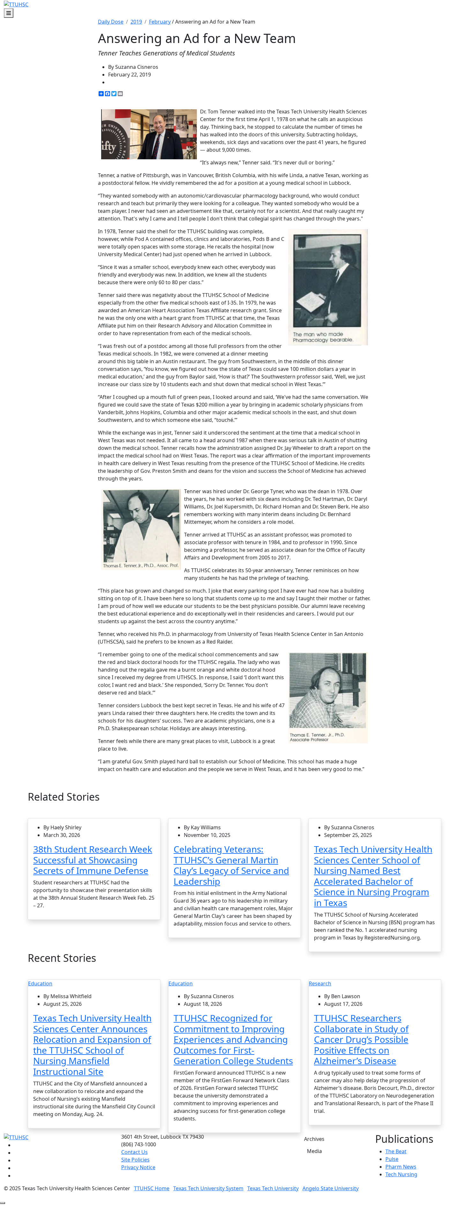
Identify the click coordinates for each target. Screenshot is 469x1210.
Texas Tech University (273, 1188)
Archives (314, 1138)
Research (320, 983)
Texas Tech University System (208, 1188)
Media (314, 1151)
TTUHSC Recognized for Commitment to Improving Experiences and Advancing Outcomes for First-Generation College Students (233, 1039)
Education (40, 983)
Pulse (391, 1159)
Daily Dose (110, 21)
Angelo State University (330, 1188)
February (160, 21)
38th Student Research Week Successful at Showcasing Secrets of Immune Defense (92, 859)
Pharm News (400, 1166)
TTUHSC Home (151, 1188)
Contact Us (134, 1152)
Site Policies (135, 1159)
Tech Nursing (401, 1174)
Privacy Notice (138, 1167)
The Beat (395, 1151)
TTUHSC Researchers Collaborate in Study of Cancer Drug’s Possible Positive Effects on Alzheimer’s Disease (361, 1039)
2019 (136, 21)
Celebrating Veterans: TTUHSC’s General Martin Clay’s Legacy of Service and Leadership (231, 865)
